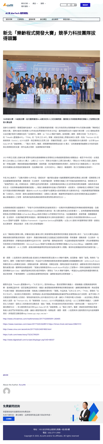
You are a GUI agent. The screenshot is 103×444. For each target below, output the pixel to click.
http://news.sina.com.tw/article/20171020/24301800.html (27, 329)
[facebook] (67, 5)
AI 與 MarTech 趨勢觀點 (17, 13)
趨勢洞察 (5, 375)
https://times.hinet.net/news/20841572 (64, 324)
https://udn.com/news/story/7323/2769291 (21, 334)
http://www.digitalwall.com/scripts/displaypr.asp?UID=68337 (28, 339)
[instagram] (71, 5)
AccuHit (22, 385)
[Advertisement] (51, 357)
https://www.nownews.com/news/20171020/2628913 (25, 324)
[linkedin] (75, 5)
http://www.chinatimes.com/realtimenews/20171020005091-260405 (31, 319)
